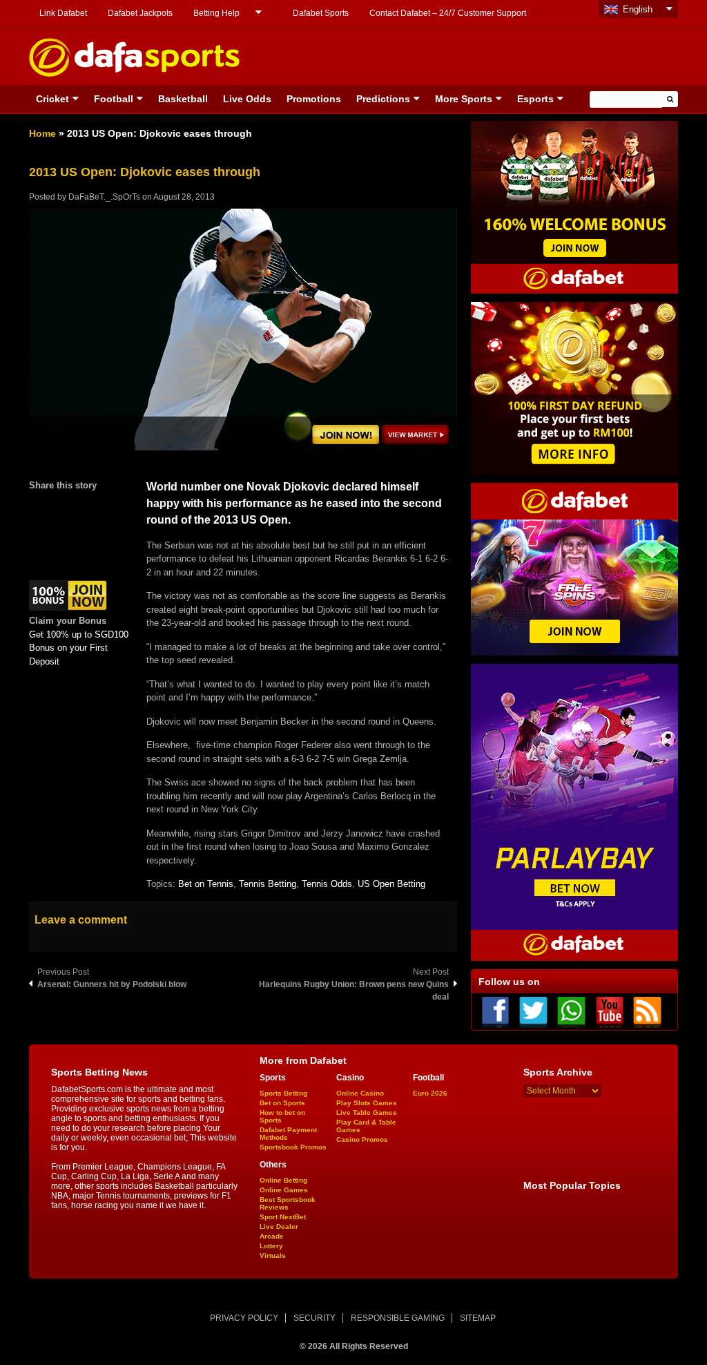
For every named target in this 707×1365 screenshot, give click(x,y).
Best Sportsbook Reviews (288, 1203)
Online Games (284, 1190)
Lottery (271, 1246)
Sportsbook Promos (293, 1147)
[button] (670, 99)
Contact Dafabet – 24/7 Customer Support (447, 13)
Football (113, 98)
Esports (535, 98)
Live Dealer (279, 1226)
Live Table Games (366, 1112)
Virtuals (273, 1255)
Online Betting (283, 1180)
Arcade (272, 1236)
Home (42, 133)
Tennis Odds (327, 884)
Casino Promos (362, 1139)
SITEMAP (478, 1318)
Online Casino (360, 1093)
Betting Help (216, 13)
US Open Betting (391, 884)
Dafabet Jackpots (140, 13)
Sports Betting (283, 1093)
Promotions (314, 98)
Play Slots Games (366, 1103)
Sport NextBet (283, 1217)
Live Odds (247, 98)
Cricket (52, 98)
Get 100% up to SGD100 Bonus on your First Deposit (78, 648)
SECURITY (314, 1318)
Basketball (183, 98)
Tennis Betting (267, 884)
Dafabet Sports (321, 13)
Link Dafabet (63, 13)
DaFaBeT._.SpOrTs (104, 197)
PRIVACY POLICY (244, 1318)
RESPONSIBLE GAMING (398, 1318)
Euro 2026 (430, 1093)
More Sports (463, 98)
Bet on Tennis (205, 884)
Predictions (383, 98)
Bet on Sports (282, 1103)
